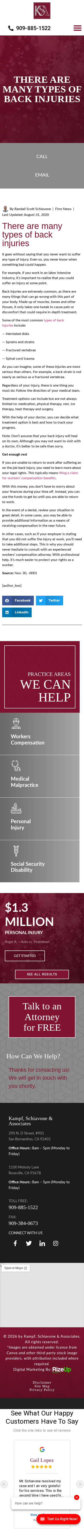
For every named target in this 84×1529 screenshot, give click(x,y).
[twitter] (28, 1243)
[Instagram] (55, 1243)
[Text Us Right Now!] (58, 1520)
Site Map (42, 1386)
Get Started (26, 956)
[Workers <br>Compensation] (16, 723)
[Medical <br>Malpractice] (16, 765)
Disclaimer (42, 1382)
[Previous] (4, 1484)
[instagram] (42, 1243)
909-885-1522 (23, 1207)
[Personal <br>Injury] (16, 808)
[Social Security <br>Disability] (16, 851)
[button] (77, 27)
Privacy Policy (42, 1390)
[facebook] (15, 1243)
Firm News (63, 209)
